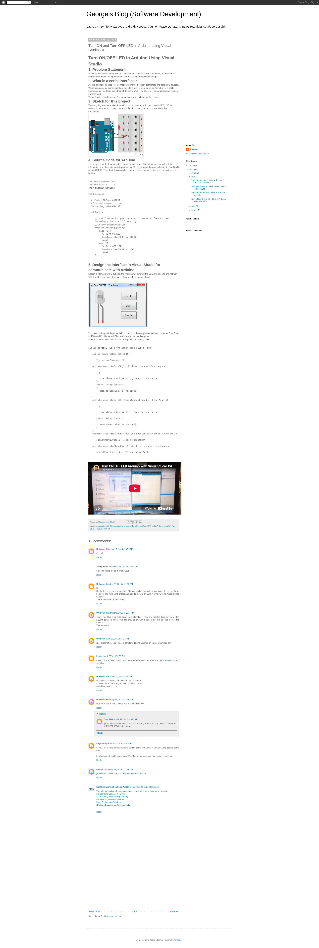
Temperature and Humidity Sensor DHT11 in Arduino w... (206, 181)
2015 (191, 165)
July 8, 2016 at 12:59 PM (114, 656)
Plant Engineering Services (108, 802)
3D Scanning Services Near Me (110, 794)
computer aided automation (134, 773)
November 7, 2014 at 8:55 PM (119, 549)
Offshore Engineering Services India (113, 805)
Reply (99, 557)
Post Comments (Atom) (111, 916)
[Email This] (127, 522)
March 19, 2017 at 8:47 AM (126, 719)
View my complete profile (197, 154)
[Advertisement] (134, 885)
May (193, 177)
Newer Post (94, 911)
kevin (99, 656)
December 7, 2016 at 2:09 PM (119, 676)
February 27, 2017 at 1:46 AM (119, 699)
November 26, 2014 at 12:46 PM (123, 567)
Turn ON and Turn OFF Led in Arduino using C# (151, 526)
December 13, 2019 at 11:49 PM (118, 769)
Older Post (173, 911)
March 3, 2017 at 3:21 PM (121, 743)
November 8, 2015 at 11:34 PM (120, 613)
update (99, 769)
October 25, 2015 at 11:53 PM (119, 584)
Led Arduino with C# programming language (113, 526)
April (193, 206)
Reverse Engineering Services (110, 799)
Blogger (178, 940)
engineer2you (102, 743)
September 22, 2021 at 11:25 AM (145, 787)
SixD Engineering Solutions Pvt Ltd (112, 787)
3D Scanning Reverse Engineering (112, 796)
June (193, 173)
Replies (102, 714)
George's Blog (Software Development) (143, 14)
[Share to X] (134, 522)
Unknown (100, 549)
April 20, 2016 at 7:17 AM (117, 639)
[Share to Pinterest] (140, 522)
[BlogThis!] (131, 522)
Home (134, 911)
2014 (191, 169)
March (194, 210)
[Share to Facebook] (137, 522)
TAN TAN (108, 719)
